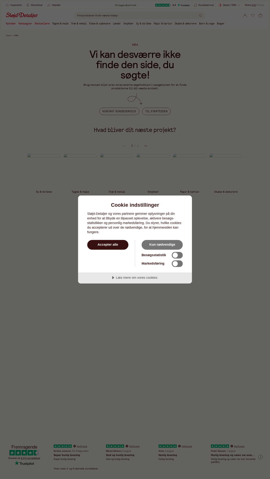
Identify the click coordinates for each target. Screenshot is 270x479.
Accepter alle (108, 244)
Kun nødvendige (162, 244)
